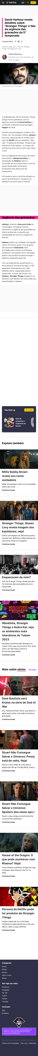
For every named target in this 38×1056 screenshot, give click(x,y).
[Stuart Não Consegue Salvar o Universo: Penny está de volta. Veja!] (19, 753)
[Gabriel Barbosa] (4, 58)
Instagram (6, 986)
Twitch (4, 992)
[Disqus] (19, 353)
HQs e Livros (6, 971)
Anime (4, 962)
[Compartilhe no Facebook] (17, 41)
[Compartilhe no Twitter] (20, 41)
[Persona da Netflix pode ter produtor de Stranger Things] (19, 917)
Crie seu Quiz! (28, 419)
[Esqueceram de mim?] (19, 577)
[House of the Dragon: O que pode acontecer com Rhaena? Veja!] (19, 863)
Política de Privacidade (6, 1042)
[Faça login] (27, 3)
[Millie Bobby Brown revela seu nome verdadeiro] (19, 468)
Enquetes (5, 1010)
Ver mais (32, 682)
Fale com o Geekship (32, 1042)
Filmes (4, 965)
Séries (4, 974)
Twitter (5, 995)
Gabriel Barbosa (16, 55)
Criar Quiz (32, 2)
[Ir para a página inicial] (11, 2)
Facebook (6, 983)
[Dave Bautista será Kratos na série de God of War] (19, 698)
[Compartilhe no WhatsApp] (23, 41)
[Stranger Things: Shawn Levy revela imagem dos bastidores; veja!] (19, 520)
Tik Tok (4, 989)
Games (5, 968)
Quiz (3, 1007)
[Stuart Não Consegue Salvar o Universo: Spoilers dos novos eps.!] (19, 811)
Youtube (5, 997)
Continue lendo (9, 499)
